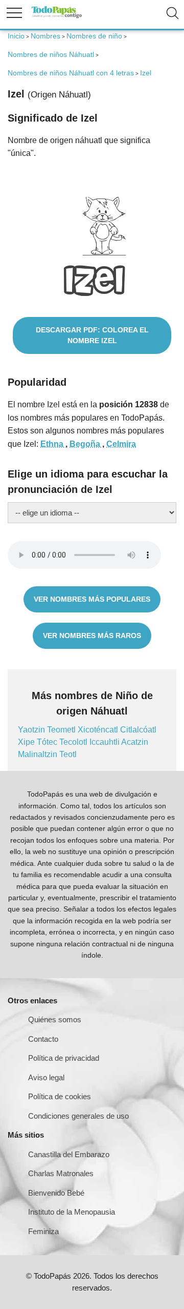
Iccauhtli (105, 742)
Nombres (45, 36)
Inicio (16, 36)
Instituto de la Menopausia (71, 1211)
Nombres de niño (94, 36)
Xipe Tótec (38, 742)
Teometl (62, 729)
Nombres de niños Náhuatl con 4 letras (71, 73)
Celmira (121, 444)
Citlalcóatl (138, 729)
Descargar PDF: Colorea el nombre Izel (92, 335)
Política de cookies (59, 1096)
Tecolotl (74, 742)
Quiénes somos (54, 1019)
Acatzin (134, 742)
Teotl (68, 754)
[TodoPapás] (56, 16)
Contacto (43, 1039)
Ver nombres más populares (92, 599)
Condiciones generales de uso (78, 1116)
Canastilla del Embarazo (68, 1154)
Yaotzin (32, 729)
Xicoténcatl (99, 729)
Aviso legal (46, 1077)
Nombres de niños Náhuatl (51, 54)
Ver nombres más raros (92, 635)
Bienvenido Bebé (56, 1192)
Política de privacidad (63, 1058)
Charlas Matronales (61, 1173)
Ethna (52, 444)
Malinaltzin (38, 754)
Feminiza (43, 1231)
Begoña (86, 444)
